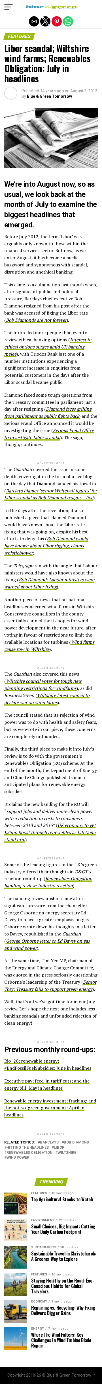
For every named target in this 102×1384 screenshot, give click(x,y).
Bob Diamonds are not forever (36, 320)
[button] (8, 7)
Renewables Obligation (29, 1153)
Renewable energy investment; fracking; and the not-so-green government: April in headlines (50, 1108)
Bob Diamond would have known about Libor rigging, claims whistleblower (46, 545)
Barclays (49, 1142)
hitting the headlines (28, 1147)
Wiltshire (67, 1153)
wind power (18, 1157)
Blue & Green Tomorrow (49, 96)
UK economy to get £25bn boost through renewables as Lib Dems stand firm (50, 832)
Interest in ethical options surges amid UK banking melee (48, 347)
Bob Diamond (76, 1142)
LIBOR (59, 1147)
